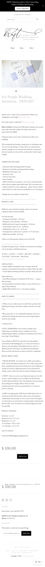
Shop (22, 48)
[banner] (22, 34)
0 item (19, 14)
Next (41, 74)
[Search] (37, 19)
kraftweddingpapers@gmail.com (17, 516)
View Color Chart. (24, 117)
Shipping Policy (27, 552)
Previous (3, 74)
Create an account (24, 547)
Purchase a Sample (28, 122)
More (32, 48)
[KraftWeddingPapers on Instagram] (7, 500)
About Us (14, 551)
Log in (16, 547)
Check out (28, 14)
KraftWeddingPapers (27, 556)
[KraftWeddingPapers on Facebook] (3, 500)
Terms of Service (23, 551)
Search (7, 551)
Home (13, 48)
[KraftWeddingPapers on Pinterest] (10, 500)
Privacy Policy (16, 552)
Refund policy (34, 551)
